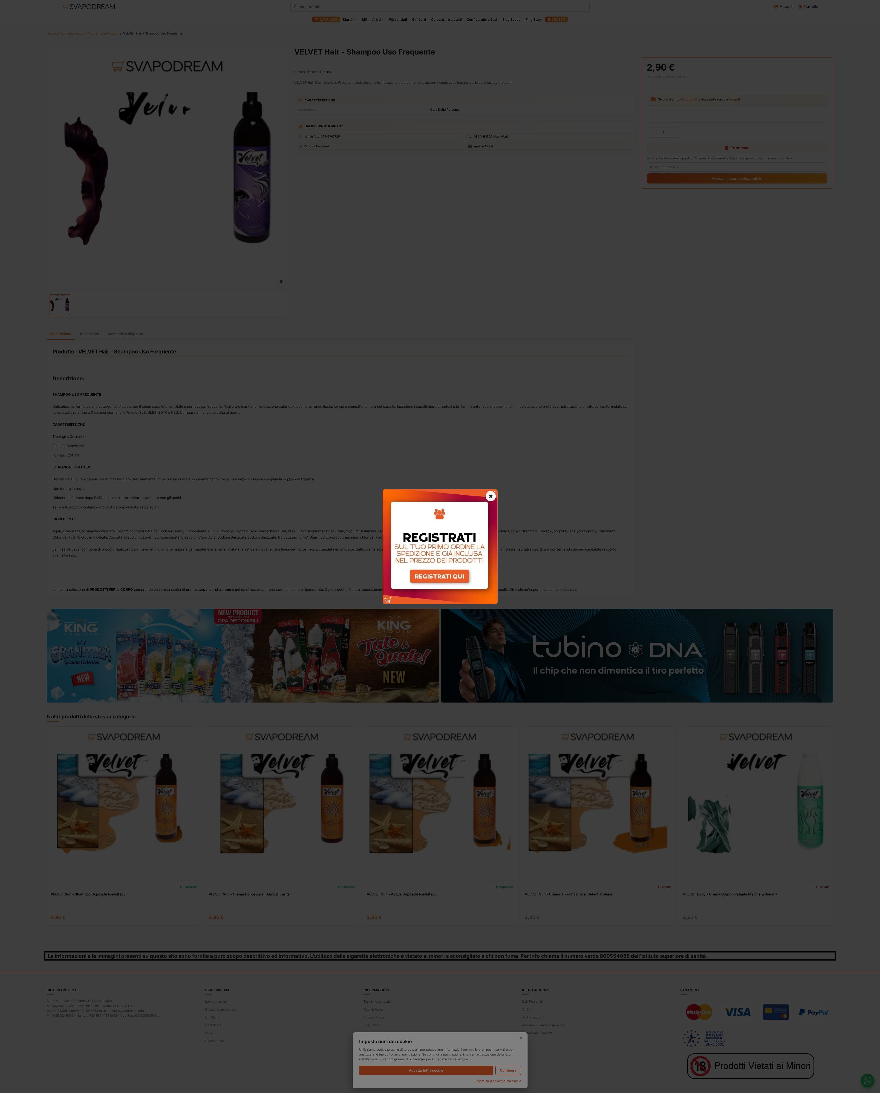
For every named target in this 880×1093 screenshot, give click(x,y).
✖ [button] (491, 496)
